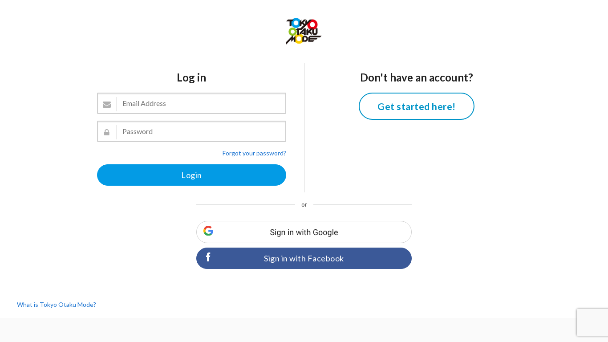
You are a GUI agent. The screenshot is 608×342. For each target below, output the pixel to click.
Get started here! (416, 106)
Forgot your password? (254, 153)
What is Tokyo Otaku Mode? (56, 304)
